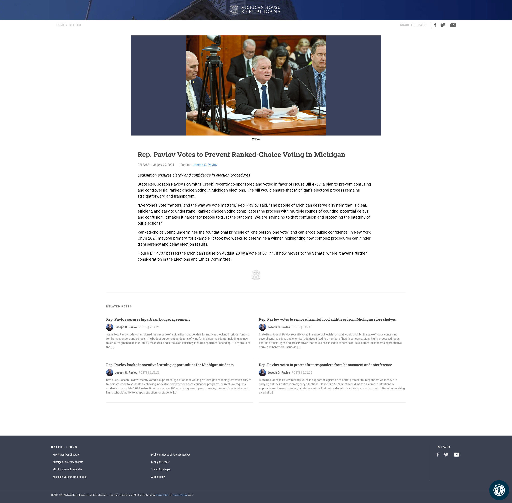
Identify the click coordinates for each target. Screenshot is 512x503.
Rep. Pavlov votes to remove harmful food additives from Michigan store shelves (327, 319)
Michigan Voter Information (68, 469)
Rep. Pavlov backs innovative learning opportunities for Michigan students (170, 364)
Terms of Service (180, 495)
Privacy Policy (162, 495)
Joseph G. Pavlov (205, 165)
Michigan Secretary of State (68, 462)
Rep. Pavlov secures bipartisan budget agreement (148, 319)
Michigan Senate (160, 462)
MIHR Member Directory (66, 454)
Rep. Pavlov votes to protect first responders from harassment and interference (325, 364)
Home (60, 25)
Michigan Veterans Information (70, 476)
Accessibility (158, 476)
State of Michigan (161, 469)
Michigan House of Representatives (170, 454)
